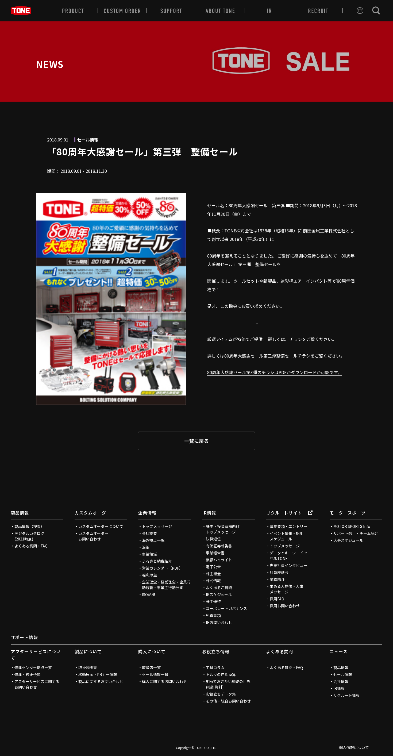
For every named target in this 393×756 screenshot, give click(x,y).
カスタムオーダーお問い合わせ (93, 536)
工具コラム (215, 667)
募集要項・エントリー (288, 526)
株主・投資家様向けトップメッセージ (223, 529)
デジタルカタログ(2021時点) (29, 536)
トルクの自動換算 (221, 674)
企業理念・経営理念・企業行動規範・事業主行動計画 (166, 584)
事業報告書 (215, 552)
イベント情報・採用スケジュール (286, 536)
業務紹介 (277, 579)
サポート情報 (24, 637)
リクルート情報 (346, 695)
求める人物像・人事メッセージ (286, 589)
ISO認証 (148, 594)
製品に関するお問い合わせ (100, 681)
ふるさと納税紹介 (157, 561)
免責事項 (213, 615)
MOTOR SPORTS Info (351, 526)
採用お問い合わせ (285, 605)
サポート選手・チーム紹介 (355, 533)
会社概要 (149, 533)
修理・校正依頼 (27, 674)
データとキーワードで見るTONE (288, 555)
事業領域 (149, 554)
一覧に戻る (196, 440)
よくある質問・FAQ (31, 545)
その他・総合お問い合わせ (228, 701)
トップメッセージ (157, 526)
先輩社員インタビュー (288, 565)
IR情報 (209, 512)
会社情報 (340, 681)
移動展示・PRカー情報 (97, 674)
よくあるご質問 (219, 587)
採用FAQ (277, 598)
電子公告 (213, 566)
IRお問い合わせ (219, 622)
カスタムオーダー (93, 512)
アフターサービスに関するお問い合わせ (36, 684)
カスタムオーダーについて (100, 526)
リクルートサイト (284, 512)
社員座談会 (279, 572)
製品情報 (20, 512)
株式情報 (213, 580)
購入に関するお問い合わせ (164, 681)
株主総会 (213, 573)
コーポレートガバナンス (226, 608)
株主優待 (213, 601)
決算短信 (213, 539)
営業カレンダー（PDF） (162, 568)
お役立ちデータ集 (221, 694)
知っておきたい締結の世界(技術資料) (228, 684)
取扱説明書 (87, 667)
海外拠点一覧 (153, 540)
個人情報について (354, 747)
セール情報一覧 (155, 674)
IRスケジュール (219, 594)
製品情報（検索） (29, 526)
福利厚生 (149, 575)
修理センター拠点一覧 (33, 667)
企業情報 (147, 512)
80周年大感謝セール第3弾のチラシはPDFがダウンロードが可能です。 (274, 372)
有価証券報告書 (219, 545)
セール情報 (342, 674)
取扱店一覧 (151, 667)
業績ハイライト (219, 559)
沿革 (145, 547)
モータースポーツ (348, 512)
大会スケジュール (348, 540)
